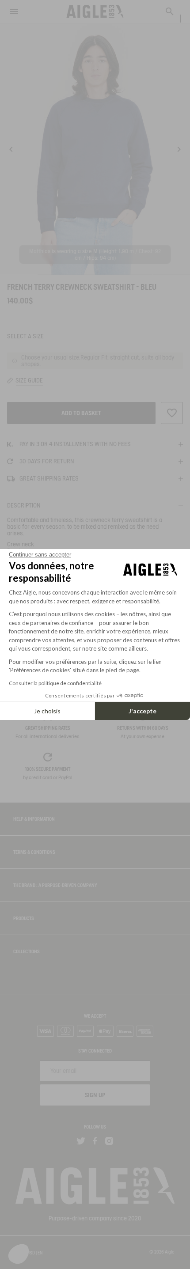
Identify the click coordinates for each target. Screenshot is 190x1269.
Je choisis (47, 711)
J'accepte (142, 711)
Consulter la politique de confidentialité (55, 683)
